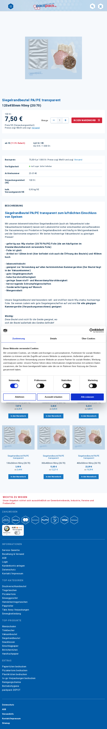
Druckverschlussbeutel (14, 586)
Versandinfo (8, 714)
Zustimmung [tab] (18, 338)
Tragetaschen (9, 590)
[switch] (40, 386)
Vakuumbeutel (9, 634)
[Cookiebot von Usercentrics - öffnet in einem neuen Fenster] (91, 330)
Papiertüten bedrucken (14, 666)
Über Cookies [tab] (88, 338)
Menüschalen (9, 626)
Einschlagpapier (10, 646)
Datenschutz (9, 569)
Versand (36, 128)
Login (5, 562)
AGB (4, 558)
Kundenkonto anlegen (13, 565)
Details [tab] (53, 338)
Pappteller (7, 606)
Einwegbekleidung (11, 613)
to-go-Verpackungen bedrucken (19, 678)
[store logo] (45, 6)
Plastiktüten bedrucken (14, 674)
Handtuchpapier (10, 653)
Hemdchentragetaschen (14, 602)
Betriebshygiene (10, 686)
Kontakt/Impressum (12, 573)
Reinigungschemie (11, 682)
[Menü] (22, 526)
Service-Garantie (11, 550)
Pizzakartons (9, 594)
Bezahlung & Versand (13, 554)
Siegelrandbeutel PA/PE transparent (18, 457)
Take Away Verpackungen (15, 609)
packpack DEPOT (11, 690)
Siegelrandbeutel (11, 638)
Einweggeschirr (10, 598)
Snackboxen (8, 642)
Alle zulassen (87, 397)
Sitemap (6, 723)
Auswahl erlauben (53, 397)
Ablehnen (19, 397)
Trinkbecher (8, 630)
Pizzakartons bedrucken (14, 670)
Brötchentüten (10, 650)
